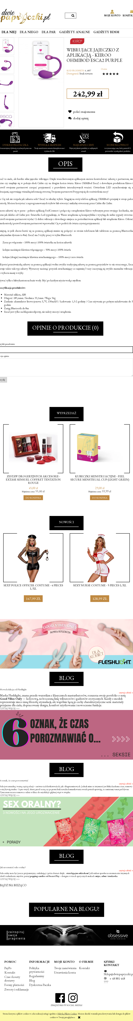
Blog (32, 980)
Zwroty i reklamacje (16, 989)
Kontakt (9, 972)
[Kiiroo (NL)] (77, 41)
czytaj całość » (126, 692)
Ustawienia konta (65, 972)
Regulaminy (36, 976)
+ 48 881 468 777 (114, 980)
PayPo (8, 968)
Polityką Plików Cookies (67, 1013)
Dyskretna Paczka (40, 985)
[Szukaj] (73, 15)
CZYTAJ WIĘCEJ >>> (9, 708)
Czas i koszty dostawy (12, 978)
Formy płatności (14, 985)
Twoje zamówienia (65, 968)
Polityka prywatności (36, 970)
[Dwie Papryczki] (25, 15)
